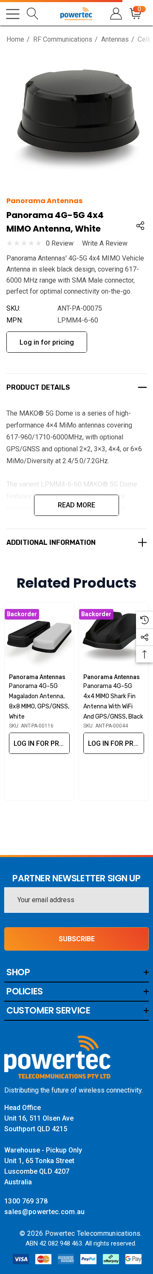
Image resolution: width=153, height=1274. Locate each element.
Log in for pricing (47, 342)
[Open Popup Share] (140, 225)
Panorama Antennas (44, 201)
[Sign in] (115, 14)
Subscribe (77, 939)
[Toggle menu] (13, 14)
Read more (76, 505)
